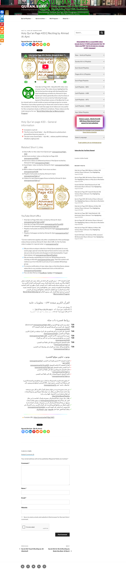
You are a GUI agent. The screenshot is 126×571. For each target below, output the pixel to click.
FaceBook (43, 273)
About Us (65, 18)
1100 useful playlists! (93, 44)
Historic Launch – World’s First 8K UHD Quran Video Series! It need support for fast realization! (89, 121)
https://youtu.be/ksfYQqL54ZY (44, 417)
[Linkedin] (30, 44)
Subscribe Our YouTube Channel (85, 150)
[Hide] (0, 44)
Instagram (58, 273)
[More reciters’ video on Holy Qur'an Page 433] (35, 81)
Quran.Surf (33, 6)
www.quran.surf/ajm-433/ (37, 325)
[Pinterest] (34, 44)
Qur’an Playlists (26, 18)
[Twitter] (26, 44)
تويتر (45, 409)
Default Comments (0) (27, 454)
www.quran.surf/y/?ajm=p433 (34, 222)
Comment (25, 463)
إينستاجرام (40, 409)
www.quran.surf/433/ (31, 158)
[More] (48, 44)
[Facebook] (23, 44)
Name (23, 488)
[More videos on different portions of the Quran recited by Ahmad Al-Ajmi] (55, 81)
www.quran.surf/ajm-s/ (32, 176)
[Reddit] (37, 44)
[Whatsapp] (44, 44)
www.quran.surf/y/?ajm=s (61, 372)
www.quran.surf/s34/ (31, 172)
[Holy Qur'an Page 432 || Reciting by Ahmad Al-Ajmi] (65, 82)
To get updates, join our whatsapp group (89, 142)
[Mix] (41, 44)
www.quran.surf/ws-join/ (45, 259)
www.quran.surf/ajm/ (42, 163)
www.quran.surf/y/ (52, 244)
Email (23, 498)
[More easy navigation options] (45, 82)
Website (24, 507)
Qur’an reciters (40, 18)
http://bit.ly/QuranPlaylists (61, 396)
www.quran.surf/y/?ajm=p (61, 376)
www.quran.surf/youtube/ (32, 270)
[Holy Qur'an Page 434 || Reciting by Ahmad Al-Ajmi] (25, 82)
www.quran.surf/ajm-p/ (32, 180)
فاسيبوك (50, 409)
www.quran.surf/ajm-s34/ (38, 336)
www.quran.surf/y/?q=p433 (54, 224)
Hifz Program (54, 18)
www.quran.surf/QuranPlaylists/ (46, 255)
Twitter (49, 273)
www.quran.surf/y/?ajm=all (49, 226)
